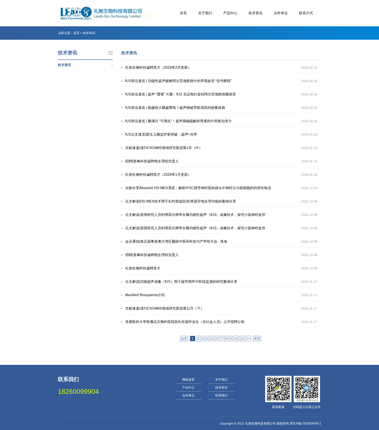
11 (242, 338)
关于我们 (205, 13)
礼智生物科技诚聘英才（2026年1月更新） (158, 174)
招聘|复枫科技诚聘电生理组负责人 (152, 161)
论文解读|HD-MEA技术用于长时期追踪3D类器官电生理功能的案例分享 (180, 201)
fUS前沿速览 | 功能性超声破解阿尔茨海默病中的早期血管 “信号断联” (178, 81)
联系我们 (221, 395)
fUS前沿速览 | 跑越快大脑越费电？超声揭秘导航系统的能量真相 (175, 107)
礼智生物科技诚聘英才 (142, 268)
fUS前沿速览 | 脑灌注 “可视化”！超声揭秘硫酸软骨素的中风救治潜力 (178, 121)
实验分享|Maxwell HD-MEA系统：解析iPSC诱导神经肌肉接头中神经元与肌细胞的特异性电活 (198, 188)
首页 (183, 13)
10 (236, 338)
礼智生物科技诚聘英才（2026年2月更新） (158, 67)
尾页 (257, 338)
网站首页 (188, 379)
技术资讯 (255, 13)
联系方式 (306, 13)
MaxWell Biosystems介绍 (145, 295)
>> (248, 338)
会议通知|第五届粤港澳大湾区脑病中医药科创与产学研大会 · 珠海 (176, 241)
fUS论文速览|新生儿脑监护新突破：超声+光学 (161, 134)
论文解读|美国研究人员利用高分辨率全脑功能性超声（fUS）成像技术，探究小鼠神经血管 (195, 215)
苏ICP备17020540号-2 (305, 423)
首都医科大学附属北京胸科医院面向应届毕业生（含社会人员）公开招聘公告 (185, 322)
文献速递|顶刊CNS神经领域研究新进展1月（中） (163, 148)
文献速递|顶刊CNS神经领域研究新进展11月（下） (164, 308)
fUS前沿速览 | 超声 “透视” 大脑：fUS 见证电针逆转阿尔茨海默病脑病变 (180, 94)
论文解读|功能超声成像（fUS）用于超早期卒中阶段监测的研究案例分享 (181, 281)
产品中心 (230, 13)
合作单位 (281, 13)
